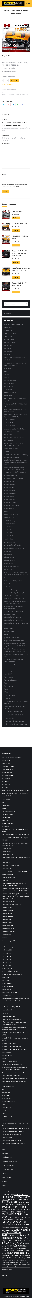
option (5, 371)
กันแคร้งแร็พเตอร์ (9, 508)
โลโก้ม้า (6, 692)
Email (4, 174)
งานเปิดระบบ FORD (9, 524)
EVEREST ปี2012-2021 (10, 336)
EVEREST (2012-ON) (15, 1219)
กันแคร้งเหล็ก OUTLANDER (11, 505)
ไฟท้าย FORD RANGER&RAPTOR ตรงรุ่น (15, 712)
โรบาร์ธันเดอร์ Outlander (10, 680)
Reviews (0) (5, 114)
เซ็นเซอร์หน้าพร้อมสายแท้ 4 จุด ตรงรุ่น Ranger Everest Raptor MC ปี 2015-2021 (15, 645)
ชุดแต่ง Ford (7, 551)
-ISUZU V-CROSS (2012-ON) (19, 1204)
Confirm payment (6, 1177)
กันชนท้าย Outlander (9, 484)
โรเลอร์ (6, 689)
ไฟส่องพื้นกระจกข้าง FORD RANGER (14, 721)
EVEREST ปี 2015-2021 (10, 333)
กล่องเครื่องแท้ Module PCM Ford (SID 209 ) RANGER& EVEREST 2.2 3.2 (16, 456)
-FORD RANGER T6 (12, 1202)
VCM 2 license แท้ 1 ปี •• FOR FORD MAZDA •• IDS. (16, 405)
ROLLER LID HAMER (9, 383)
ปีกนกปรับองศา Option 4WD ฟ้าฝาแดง (11, 1262)
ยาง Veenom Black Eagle (11, 590)
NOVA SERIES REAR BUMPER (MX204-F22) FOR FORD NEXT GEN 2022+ (15, 95)
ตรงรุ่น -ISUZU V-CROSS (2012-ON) (14, 1253)
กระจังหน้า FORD (8, 423)
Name (4, 167)
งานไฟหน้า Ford (8, 539)
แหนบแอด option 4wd (10, 665)
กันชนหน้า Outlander (9, 490)
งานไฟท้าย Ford (8, 530)
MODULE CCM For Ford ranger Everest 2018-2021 (14, 359)
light (12, 1224)
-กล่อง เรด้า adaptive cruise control (13, 324)
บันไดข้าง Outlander (9, 560)
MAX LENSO (7, 348)
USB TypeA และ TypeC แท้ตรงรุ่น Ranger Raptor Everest (15, 400)
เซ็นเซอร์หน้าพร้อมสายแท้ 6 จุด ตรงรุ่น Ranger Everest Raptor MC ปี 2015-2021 (15, 650)
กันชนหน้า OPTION (9, 487)
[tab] (16, 113)
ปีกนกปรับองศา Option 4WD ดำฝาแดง (17, 1260)
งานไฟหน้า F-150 (9, 536)
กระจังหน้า (6, 1227)
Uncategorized (8, 395)
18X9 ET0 (8, 1212)
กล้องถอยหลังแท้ (8, 440)
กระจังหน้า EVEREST (9, 420)
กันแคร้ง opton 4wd (9, 499)
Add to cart (14, 80)
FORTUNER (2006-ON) (12, 1222)
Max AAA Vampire (9, 339)
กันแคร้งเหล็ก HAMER (10, 502)
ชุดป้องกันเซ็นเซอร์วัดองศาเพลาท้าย (14, 548)
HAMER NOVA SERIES (18, 211)
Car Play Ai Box (8, 327)
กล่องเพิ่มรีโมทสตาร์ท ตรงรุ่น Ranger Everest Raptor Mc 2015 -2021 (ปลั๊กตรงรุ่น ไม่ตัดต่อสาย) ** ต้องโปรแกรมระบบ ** (15, 470)
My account (5, 1181)
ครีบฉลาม (6, 511)
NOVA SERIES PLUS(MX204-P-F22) (21, 237)
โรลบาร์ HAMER (8, 686)
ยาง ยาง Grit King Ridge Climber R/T (14, 593)
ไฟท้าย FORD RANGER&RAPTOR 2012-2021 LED (15, 708)
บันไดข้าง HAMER (9, 557)
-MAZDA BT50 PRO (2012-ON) (14, 1207)
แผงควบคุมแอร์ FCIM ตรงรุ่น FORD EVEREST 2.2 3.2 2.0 (13, 661)
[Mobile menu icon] (29, 3)
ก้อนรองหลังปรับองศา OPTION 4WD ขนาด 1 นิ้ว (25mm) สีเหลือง (16, 1240)
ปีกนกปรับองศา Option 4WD (11, 566)
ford (21, 1219)
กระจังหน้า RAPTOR (9, 426)
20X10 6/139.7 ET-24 (18, 1212)
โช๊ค (5, 668)
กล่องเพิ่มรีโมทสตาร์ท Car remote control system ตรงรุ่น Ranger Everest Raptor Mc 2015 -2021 (15, 462)
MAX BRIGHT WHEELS (10, 342)
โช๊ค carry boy (8, 671)
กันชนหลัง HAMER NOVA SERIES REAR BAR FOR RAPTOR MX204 (19, 253)
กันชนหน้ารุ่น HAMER (10, 493)
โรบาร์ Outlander (8, 677)
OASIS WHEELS (8, 368)
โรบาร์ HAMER (8, 674)
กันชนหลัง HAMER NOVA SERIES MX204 (19, 284)
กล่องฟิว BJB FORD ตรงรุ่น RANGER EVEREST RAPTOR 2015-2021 (13, 444)
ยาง (5, 578)
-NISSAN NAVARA (17, 1209)
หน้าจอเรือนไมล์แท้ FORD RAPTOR (13, 620)
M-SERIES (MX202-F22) (19, 224)
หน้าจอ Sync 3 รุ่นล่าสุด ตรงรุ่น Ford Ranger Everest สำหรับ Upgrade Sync (16, 602)
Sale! (4, 1173)
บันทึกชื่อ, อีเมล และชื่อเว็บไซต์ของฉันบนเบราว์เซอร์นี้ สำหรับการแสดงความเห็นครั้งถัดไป (14, 186)
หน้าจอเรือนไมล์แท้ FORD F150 (12, 617)
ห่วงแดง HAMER (8, 628)
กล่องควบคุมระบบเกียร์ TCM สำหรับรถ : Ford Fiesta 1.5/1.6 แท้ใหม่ (15, 430)
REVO (26, 1224)
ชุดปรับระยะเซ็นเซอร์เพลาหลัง (12, 545)
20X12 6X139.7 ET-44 (12, 1214)
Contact (4, 1185)
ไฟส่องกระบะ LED (9, 718)
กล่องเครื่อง (7, 452)
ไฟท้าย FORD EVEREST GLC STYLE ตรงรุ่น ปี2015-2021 (15, 702)
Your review (6, 143)
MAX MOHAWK (8, 351)
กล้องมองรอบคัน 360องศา (11, 449)
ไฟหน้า (10, 1269)
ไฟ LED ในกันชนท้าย (9, 695)
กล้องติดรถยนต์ (8, 434)
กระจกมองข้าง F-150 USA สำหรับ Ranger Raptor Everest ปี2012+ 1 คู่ (15, 416)
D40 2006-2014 (6, 1219)
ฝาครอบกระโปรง (8, 569)
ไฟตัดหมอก (7, 698)
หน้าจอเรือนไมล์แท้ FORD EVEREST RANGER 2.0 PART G (13, 608)
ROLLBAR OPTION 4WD (10, 380)
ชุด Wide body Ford (9, 542)
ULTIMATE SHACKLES (10, 392)
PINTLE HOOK (8, 374)
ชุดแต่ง (27, 1243)
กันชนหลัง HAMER (11, 89)
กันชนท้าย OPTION (9, 481)
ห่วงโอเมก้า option (9, 631)
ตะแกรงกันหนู (8, 554)
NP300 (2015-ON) (18, 1224)
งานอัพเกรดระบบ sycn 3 (10, 521)
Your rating (5, 135)
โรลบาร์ (6, 683)
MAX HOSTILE (8, 345)
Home (3, 1149)
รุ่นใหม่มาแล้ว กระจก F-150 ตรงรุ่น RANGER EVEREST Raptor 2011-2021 (14, 597)
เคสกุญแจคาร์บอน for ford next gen (14, 640)
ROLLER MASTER (8, 386)
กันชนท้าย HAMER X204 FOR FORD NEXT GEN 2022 (21, 269)
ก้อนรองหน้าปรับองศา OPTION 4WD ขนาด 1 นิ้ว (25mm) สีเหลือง (16, 1233)
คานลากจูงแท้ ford (9, 518)
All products (5, 1153)
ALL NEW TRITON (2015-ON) (22, 1217)
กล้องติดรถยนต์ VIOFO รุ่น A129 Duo (14, 437)
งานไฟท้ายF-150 (8, 533)
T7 (3, 1227)
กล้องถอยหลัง (12, 1227)
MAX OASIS (7, 355)
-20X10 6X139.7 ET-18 (8, 1194)
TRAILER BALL (8, 389)
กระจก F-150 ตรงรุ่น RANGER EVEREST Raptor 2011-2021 (15, 410)
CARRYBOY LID (8, 330)
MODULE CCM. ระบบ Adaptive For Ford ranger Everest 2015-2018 (15, 364)
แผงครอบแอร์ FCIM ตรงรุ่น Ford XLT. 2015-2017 (16, 655)
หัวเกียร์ (6, 634)
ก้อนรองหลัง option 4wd (10, 475)
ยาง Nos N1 (7, 587)
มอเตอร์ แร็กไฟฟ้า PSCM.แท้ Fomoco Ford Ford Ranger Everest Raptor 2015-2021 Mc (16, 574)
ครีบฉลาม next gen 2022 (11, 515)
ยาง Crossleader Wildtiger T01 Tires (14, 581)
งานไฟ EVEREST (8, 527)
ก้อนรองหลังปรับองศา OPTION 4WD (13, 478)
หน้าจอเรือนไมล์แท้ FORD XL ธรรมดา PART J (16, 624)
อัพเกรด (6, 1269)
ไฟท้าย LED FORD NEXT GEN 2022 (13, 715)
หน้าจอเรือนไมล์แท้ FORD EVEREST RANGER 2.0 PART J (13, 613)
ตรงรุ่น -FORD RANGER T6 (19, 1251)
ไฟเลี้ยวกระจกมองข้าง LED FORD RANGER (15, 724)
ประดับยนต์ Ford (8, 563)
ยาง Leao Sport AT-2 (9, 584)
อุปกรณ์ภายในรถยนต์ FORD (11, 637)
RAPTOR (6, 377)
